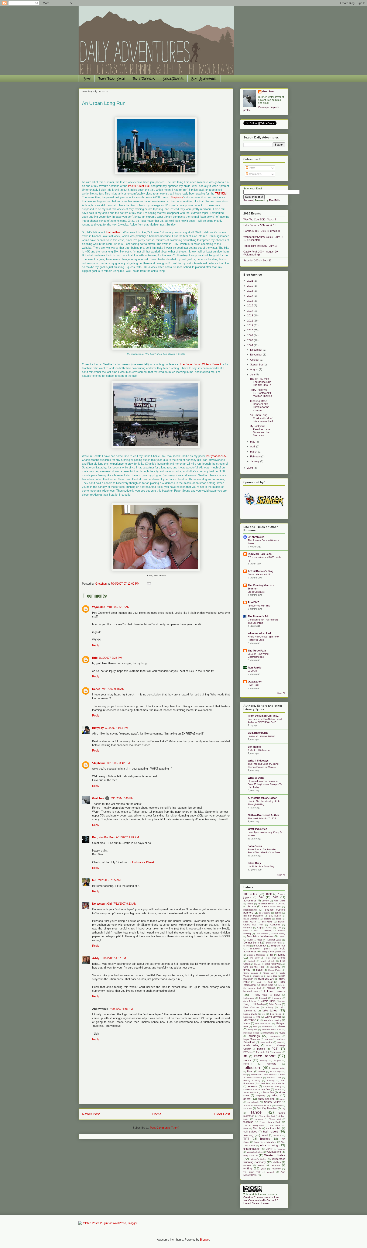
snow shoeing (266, 1098)
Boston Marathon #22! (259, 574)
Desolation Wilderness (260, 936)
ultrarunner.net (251, 1148)
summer (247, 1108)
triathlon (277, 1135)
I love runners (274, 991)
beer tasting (265, 913)
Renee (96, 689)
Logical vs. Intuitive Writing (261, 736)
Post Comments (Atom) (164, 1127)
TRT (246, 1138)
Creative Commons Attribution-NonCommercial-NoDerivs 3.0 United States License (261, 1200)
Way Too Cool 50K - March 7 (259, 219)
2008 (250, 340)
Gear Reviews (173, 79)
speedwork (253, 1102)
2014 (250, 310)
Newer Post (91, 1114)
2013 (250, 315)
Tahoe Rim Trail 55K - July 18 (260, 245)
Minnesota (267, 1026)
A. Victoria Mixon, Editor (262, 798)
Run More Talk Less (260, 554)
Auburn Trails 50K (271, 906)
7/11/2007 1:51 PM (116, 727)
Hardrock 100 (266, 978)
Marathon (249, 1020)
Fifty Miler (254, 957)
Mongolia (252, 1029)
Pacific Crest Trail (139, 186)
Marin (246, 1023)
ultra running (269, 1145)
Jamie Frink (268, 1001)
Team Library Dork (270, 1122)
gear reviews (272, 963)
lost (263, 1014)
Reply (95, 645)
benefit (278, 912)
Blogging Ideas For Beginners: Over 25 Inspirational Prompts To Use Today (265, 784)
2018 (250, 290)
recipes (277, 1060)
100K (269, 894)
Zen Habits (254, 746)
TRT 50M (221, 193)
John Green (255, 846)
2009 (250, 335)
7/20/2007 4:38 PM (121, 1008)
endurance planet (260, 949)
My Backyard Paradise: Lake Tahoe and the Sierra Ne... (260, 431)
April (253, 446)
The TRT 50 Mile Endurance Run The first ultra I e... (261, 381)
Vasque (281, 1149)
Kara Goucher (251, 1007)
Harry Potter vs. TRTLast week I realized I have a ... (262, 393)
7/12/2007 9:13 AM (125, 903)
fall (271, 954)
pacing (261, 1048)
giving (246, 969)
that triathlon (113, 232)
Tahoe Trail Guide (112, 79)
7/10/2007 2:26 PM (110, 657)
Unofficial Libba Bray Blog (261, 866)
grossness (258, 976)
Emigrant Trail (278, 945)
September (257, 364)
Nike (279, 1042)
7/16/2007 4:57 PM (114, 958)
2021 (250, 280)
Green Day (269, 973)
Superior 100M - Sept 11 (257, 260)
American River (266, 903)
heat (270, 982)
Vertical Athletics (255, 1152)
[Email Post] (149, 583)
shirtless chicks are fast (256, 1089)
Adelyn (96, 958)
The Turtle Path (257, 650)
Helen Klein (267, 985)
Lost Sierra (275, 1014)
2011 (250, 325)
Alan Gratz (279, 901)
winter (261, 1165)
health (259, 982)
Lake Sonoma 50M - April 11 (259, 225)
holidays (271, 988)
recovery (271, 1063)
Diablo (282, 936)
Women (276, 1165)
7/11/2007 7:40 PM (122, 798)
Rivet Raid (253, 685)
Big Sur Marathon (253, 915)
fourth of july (267, 961)
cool (256, 930)
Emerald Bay (260, 945)
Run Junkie (254, 667)
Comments (254, 174)
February (255, 456)
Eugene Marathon (256, 955)
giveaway (275, 967)
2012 (250, 320)
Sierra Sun (268, 1092)
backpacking (250, 909)
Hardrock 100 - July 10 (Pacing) (261, 231)
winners (247, 1165)
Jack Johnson (250, 1001)
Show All (281, 693)
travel (265, 1135)
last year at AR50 (216, 456)
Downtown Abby (274, 943)
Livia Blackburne (258, 732)
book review (249, 922)
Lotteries (247, 1017)
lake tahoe (270, 1010)
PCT (275, 1048)
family (281, 954)
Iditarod (263, 998)
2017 (250, 295)
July (252, 374)
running (271, 1080)
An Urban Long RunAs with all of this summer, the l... (262, 418)
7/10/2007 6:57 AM (118, 607)
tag (283, 1108)
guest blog (272, 976)
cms (245, 930)
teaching (248, 1122)
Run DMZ (253, 602)
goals (259, 969)
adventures (249, 900)
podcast (277, 1052)
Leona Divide (250, 1014)
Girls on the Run (253, 967)
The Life (257, 1128)
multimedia (268, 1032)
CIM (279, 927)
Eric (94, 657)
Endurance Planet (143, 862)
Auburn (251, 906)
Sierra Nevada (250, 1092)
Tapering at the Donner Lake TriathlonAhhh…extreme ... (261, 406)
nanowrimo (275, 1036)
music (282, 1032)
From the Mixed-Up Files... (263, 715)
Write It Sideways (258, 760)
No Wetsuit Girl (102, 903)
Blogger (204, 1239)
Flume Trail (270, 958)
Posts (251, 167)
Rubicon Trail (274, 1077)
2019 (250, 285)
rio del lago (276, 1071)
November (256, 354)
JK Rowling (259, 1004)
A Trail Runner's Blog (260, 571)
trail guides (250, 1131)
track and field (273, 1128)
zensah (270, 1172)
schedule (263, 1083)
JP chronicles (256, 537)
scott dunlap (278, 1083)
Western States (274, 1155)
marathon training (272, 1020)
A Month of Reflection (259, 750)
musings (254, 1036)
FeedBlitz (274, 200)
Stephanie (177, 197)
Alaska (250, 904)
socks (282, 1099)
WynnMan (98, 607)
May (253, 441)
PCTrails (247, 1052)
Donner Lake (274, 939)
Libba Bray (254, 863)
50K (261, 897)
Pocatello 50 (262, 1052)
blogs (278, 919)
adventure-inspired (259, 633)
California (275, 924)
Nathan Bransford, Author (263, 815)
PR (245, 1056)
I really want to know (265, 995)
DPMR (246, 946)
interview (276, 998)
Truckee (265, 1138)
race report (264, 1056)
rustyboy (98, 727)
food (283, 957)
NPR (268, 1045)
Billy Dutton (275, 916)
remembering (278, 1068)
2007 (250, 345)
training (248, 1135)
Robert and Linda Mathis (263, 1074)
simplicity (260, 1095)
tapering (259, 1119)
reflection (251, 1067)
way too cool (250, 1155)
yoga (263, 1169)
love (258, 1016)
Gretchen (98, 798)
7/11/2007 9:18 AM (113, 689)
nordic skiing (251, 1045)
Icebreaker (248, 998)
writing (247, 1168)
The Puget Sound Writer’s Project (200, 364)
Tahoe (256, 1112)
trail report (270, 1131)
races (247, 1060)
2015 (250, 305)
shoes (278, 1089)
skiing (275, 1095)
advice (265, 900)
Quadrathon (255, 681)
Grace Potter (274, 970)
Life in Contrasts (256, 592)
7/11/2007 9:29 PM (127, 837)
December (256, 349)
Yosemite (276, 1168)
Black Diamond (251, 919)
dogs (260, 939)
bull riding (267, 922)
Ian (94, 880)
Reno (250, 1071)
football (251, 961)
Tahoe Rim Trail (267, 1116)
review (261, 1071)
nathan (268, 1039)
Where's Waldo (259, 1159)
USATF (269, 1149)
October (255, 359)
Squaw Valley (272, 1102)
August (254, 369)
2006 (250, 467)
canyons (247, 927)
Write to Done (256, 777)
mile (255, 1026)
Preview (248, 200)
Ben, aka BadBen (103, 837)
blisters (267, 919)
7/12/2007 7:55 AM (109, 880)
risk (245, 1074)
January (255, 461)
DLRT (250, 940)
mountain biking (251, 1033)
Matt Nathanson (263, 1023)
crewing (268, 930)
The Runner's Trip (258, 616)
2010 (250, 330)
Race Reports (144, 79)
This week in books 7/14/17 (262, 818)
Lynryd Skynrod (273, 1016)
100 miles (250, 894)
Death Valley (278, 933)
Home (87, 79)
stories (278, 1105)
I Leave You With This (259, 605)
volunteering (274, 1151)
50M (275, 897)
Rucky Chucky (251, 1080)
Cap (259, 927)
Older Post (222, 1114)
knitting (269, 1007)
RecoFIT (248, 1063)
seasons (252, 1086)
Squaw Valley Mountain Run (257, 1105)
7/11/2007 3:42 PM (118, 763)
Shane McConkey (272, 1086)
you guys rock (252, 1172)
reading (264, 1060)
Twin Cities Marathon (265, 1142)
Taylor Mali (275, 1119)
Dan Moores (262, 933)
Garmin (257, 964)
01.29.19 (252, 671)
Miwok (281, 1026)
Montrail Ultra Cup (271, 1029)
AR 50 (281, 903)
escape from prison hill (273, 951)
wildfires (277, 1162)
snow (246, 1098)
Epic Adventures (203, 79)
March (254, 451)
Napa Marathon (251, 1039)
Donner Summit (252, 942)
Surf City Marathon (267, 1108)
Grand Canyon (250, 973)
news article (266, 1042)
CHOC (269, 927)
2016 (250, 300)
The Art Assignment (253, 1125)
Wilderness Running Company (264, 1161)
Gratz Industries (257, 829)
